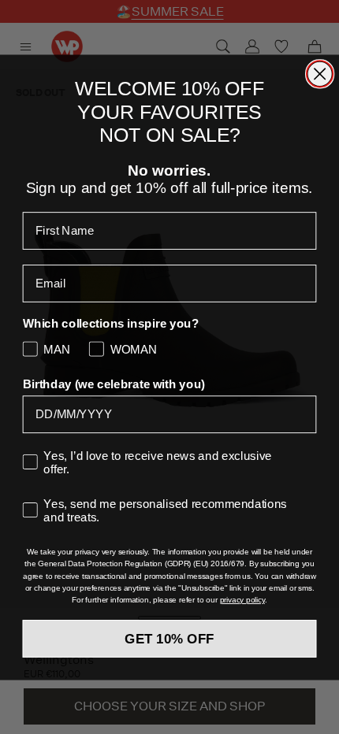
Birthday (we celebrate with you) (114, 383)
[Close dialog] (320, 74)
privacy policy (242, 599)
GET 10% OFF (169, 638)
